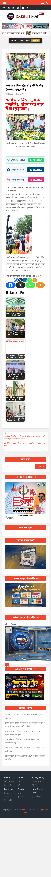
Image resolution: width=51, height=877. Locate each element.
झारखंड (20, 797)
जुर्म (19, 781)
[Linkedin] (25, 280)
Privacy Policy (38, 778)
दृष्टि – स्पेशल (36, 796)
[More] (35, 280)
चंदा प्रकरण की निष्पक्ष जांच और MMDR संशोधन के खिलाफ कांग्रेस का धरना (25, 716)
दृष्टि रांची (21, 793)
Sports (21, 789)
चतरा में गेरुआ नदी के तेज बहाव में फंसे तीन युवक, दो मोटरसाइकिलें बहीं (22, 741)
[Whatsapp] (29, 280)
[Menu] (4, 2)
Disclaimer (9, 789)
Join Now (37, 160)
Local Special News (37, 791)
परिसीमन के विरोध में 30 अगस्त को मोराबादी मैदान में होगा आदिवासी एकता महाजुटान (23, 733)
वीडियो (34, 785)
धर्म (19, 785)
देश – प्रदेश (8, 785)
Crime (20, 778)
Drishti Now (23, 810)
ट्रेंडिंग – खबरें (9, 781)
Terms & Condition (8, 798)
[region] (25, 501)
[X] (20, 280)
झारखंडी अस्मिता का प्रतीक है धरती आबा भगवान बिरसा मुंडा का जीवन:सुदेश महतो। (25, 444)
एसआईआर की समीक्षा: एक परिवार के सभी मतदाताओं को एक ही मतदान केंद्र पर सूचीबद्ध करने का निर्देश (25, 724)
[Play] (7, 664)
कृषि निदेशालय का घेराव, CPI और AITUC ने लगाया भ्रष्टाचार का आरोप (25, 757)
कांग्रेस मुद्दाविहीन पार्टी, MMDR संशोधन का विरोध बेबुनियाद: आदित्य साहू (24, 749)
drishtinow (9, 94)
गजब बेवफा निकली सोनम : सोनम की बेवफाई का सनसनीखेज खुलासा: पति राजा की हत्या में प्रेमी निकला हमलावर (24, 437)
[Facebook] (16, 280)
